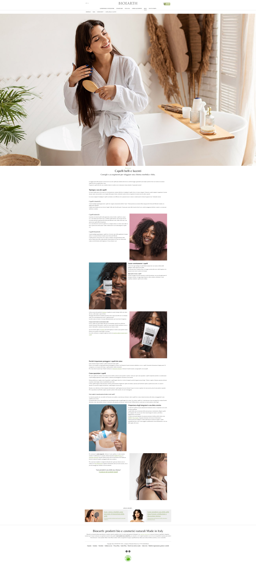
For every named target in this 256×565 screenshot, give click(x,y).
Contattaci (95, 545)
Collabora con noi (108, 545)
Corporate (89, 545)
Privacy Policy (117, 545)
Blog (145, 8)
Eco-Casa (127, 8)
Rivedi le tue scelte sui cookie (134, 545)
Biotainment (100, 11)
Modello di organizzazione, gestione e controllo (159, 545)
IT (86, 3)
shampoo (104, 312)
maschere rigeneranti (144, 534)
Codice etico (144, 545)
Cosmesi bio (119, 8)
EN (88, 3)
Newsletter (101, 545)
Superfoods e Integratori (107, 8)
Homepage (88, 11)
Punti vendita (152, 8)
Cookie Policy (124, 545)
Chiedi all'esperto (137, 8)
